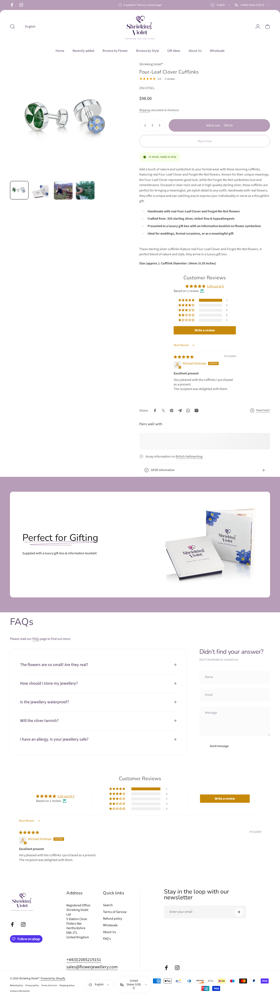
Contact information (20, 991)
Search (108, 905)
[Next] (115, 127)
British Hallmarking (189, 456)
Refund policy (112, 919)
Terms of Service (114, 912)
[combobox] (221, 5)
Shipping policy (66, 985)
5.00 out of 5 (215, 286)
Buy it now (205, 141)
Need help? (263, 410)
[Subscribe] (239, 912)
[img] (184, 357)
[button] (186, 300)
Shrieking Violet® (151, 64)
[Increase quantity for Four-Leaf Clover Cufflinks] (160, 125)
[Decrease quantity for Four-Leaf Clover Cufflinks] (144, 125)
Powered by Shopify (53, 979)
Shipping (144, 110)
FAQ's (107, 939)
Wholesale (110, 925)
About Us (109, 932)
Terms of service (49, 985)
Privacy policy (32, 985)
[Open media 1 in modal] (68, 120)
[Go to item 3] (63, 190)
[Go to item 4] (85, 190)
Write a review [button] (205, 330)
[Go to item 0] (19, 190)
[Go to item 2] (41, 191)
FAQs (35, 639)
